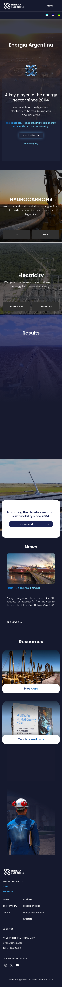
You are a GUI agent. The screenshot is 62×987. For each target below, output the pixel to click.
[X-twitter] (11, 965)
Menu (50, 5)
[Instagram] (6, 965)
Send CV (8, 891)
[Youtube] (17, 965)
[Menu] (57, 5)
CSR (5, 886)
